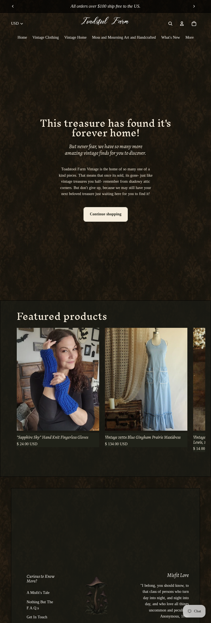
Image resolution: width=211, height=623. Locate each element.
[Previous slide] (13, 6)
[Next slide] (194, 6)
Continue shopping (105, 214)
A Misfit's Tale (38, 593)
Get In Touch (37, 617)
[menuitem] (22, 37)
